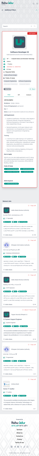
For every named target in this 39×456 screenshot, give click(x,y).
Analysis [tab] (28, 95)
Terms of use (19, 442)
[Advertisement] (19, 17)
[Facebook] (18, 447)
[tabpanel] (19, 142)
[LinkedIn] (12, 447)
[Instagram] (27, 447)
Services (19, 429)
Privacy (19, 439)
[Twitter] (21, 446)
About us (19, 433)
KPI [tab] (19, 95)
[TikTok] (24, 447)
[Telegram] (15, 447)
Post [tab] (9, 94)
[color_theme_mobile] (34, 3)
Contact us (19, 436)
